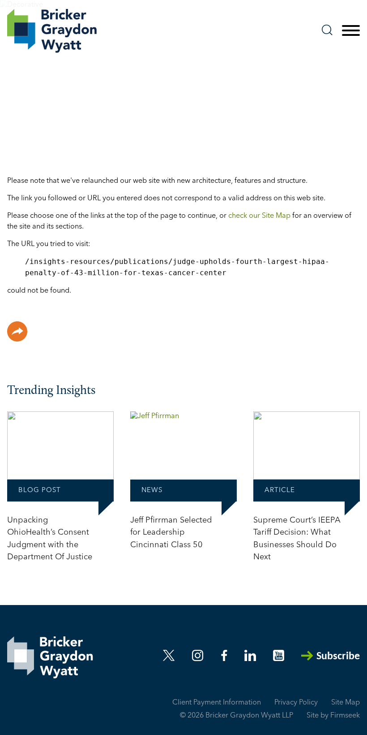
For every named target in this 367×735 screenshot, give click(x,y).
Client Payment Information (216, 702)
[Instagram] (198, 655)
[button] (17, 331)
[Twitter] (169, 655)
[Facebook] (224, 655)
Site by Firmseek (333, 715)
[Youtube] (278, 655)
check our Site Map (259, 216)
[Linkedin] (250, 655)
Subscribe (338, 656)
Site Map (345, 702)
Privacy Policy (296, 702)
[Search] (327, 30)
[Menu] (351, 31)
